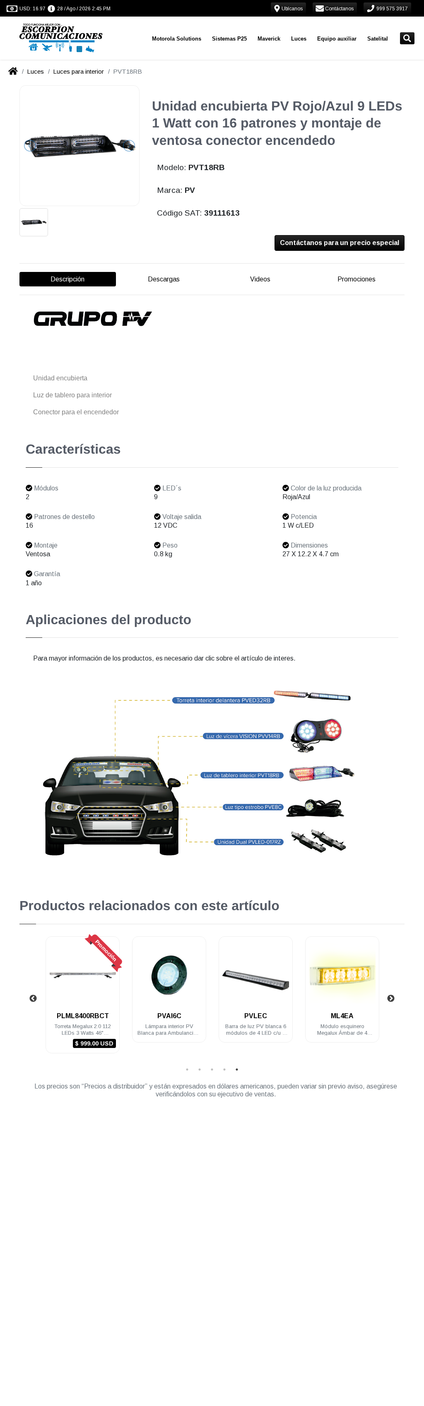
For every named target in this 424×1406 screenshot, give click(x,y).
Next (391, 999)
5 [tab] (237, 1069)
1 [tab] (187, 1069)
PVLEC (255, 1015)
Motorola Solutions (176, 39)
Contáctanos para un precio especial (339, 242)
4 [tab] (224, 1069)
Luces (298, 39)
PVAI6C (169, 1015)
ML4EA (342, 1015)
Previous (33, 999)
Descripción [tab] (67, 279)
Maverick (269, 39)
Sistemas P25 (229, 39)
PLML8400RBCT (83, 1015)
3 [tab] (212, 1069)
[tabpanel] (82, 999)
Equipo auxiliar (337, 39)
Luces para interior (78, 71)
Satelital (377, 39)
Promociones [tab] (356, 279)
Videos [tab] (260, 279)
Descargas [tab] (164, 279)
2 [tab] (199, 1069)
